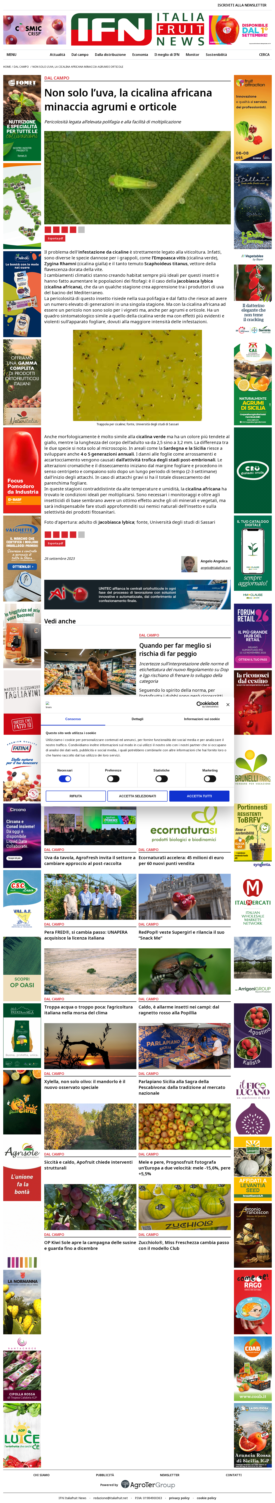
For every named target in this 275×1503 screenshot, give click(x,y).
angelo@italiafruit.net (216, 568)
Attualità (57, 54)
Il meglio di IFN (166, 54)
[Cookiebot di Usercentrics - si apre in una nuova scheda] (199, 704)
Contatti (234, 1475)
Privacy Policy (179, 1498)
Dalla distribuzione (110, 54)
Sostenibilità (216, 54)
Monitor (192, 54)
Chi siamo (41, 1475)
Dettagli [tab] (138, 719)
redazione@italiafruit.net (110, 1498)
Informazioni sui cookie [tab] (202, 719)
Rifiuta (76, 796)
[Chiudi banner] (227, 704)
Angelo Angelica (214, 561)
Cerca (264, 54)
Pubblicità (105, 1475)
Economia (140, 54)
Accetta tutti (199, 796)
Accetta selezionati (137, 796)
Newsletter (169, 1475)
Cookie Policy (206, 1498)
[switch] (113, 778)
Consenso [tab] (73, 719)
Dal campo (80, 54)
